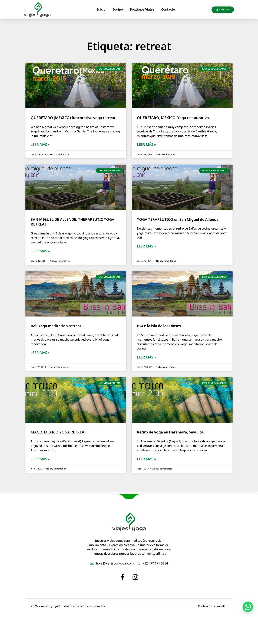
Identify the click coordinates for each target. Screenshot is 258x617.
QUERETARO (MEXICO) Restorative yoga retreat (73, 117)
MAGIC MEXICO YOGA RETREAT (58, 432)
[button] (248, 607)
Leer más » (40, 144)
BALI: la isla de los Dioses (159, 325)
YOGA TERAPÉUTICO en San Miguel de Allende (178, 219)
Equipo (118, 9)
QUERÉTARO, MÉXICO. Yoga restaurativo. (173, 117)
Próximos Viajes (142, 9)
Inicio (101, 9)
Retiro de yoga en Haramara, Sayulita (170, 432)
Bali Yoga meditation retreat (56, 325)
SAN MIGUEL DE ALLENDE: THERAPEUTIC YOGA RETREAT (72, 222)
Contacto (168, 9)
